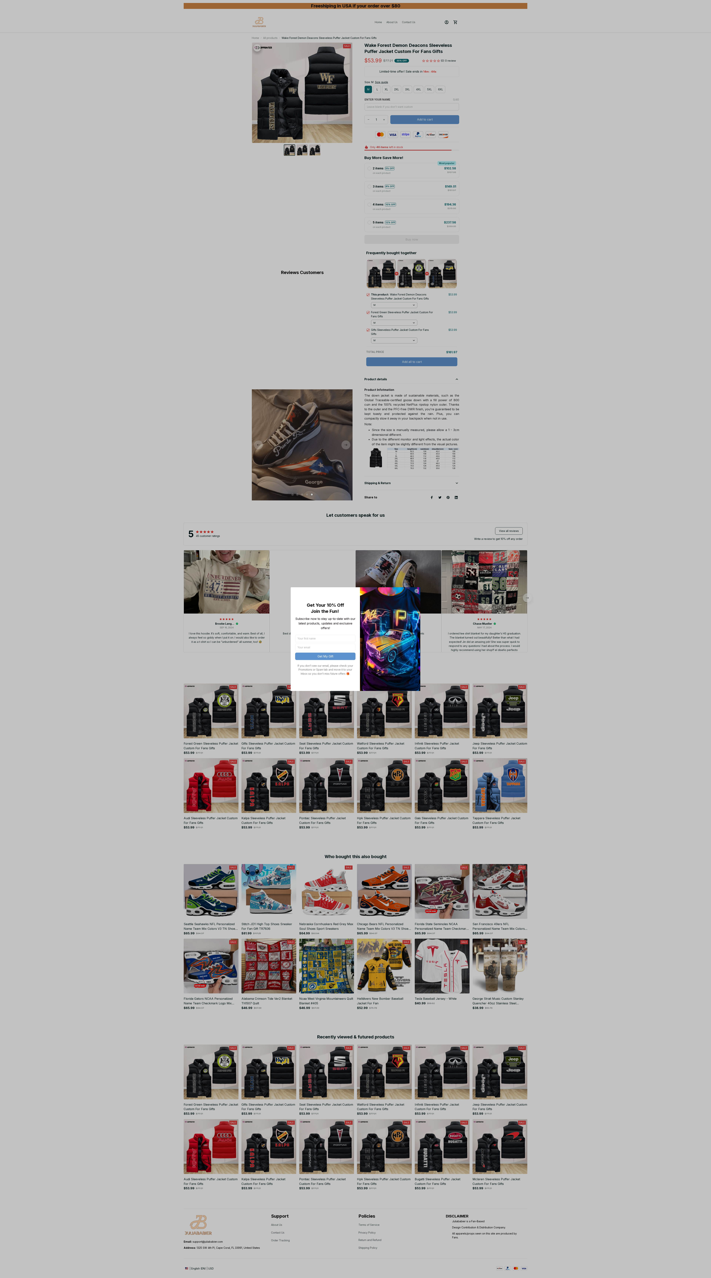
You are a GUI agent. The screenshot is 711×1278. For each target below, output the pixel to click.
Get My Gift (325, 656)
